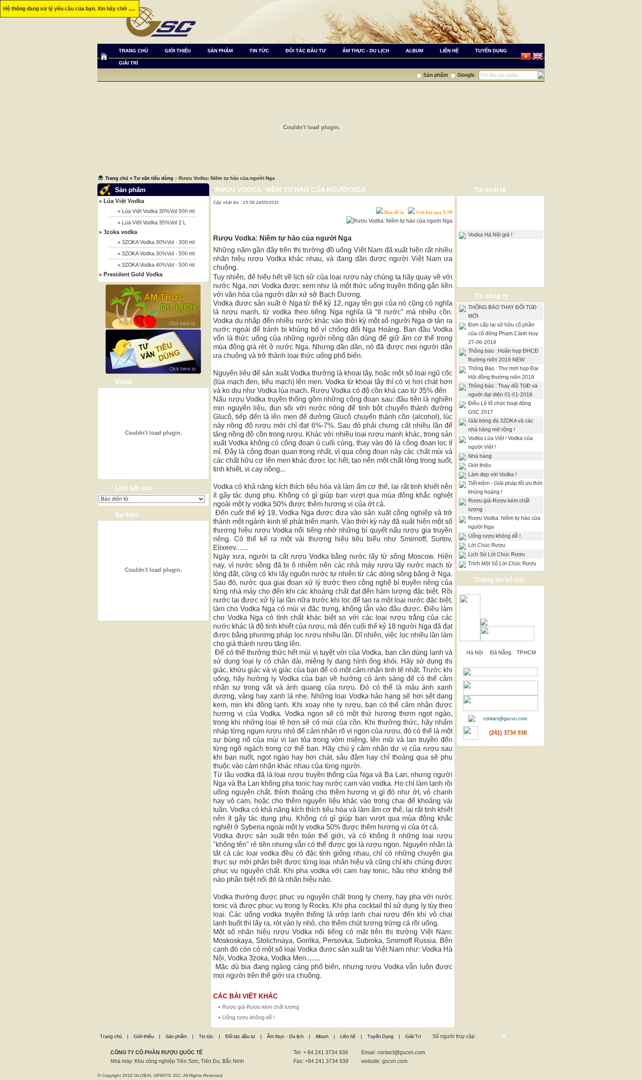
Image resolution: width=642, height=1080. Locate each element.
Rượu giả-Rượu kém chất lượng (260, 1007)
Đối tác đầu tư (240, 1036)
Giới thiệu (479, 465)
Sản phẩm (176, 1036)
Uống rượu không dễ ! (248, 1018)
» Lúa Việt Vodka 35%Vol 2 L (148, 223)
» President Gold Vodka (130, 274)
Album (321, 1036)
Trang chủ (116, 178)
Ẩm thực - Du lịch (285, 1036)
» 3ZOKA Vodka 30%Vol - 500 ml (152, 254)
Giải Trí (413, 1036)
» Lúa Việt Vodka (121, 201)
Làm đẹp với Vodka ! (492, 474)
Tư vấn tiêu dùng (153, 178)
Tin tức (206, 1036)
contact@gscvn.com (505, 718)
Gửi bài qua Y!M (434, 212)
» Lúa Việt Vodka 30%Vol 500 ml (152, 211)
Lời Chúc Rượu (486, 545)
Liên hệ (348, 1036)
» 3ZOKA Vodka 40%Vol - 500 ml (152, 265)
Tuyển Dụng (380, 1036)
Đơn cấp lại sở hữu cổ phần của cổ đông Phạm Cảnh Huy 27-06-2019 (503, 333)
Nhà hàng (480, 456)
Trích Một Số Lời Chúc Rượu (502, 564)
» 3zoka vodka (118, 232)
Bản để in (394, 212)
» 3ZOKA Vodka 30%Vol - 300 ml (152, 242)
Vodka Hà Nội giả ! (490, 231)
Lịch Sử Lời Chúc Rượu (496, 554)
